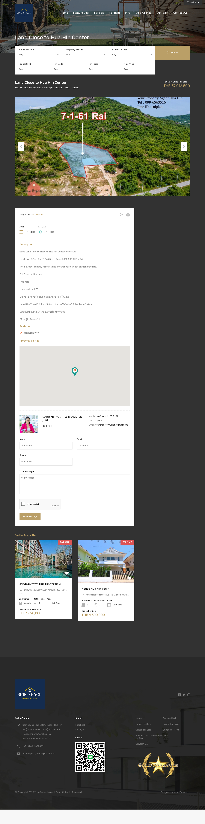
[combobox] (38, 55)
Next (184, 146)
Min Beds (58, 64)
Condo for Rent (171, 729)
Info (127, 12)
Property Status (74, 49)
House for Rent (171, 724)
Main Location (26, 49)
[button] (75, 371)
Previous (21, 146)
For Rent (114, 12)
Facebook (80, 725)
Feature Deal (81, 12)
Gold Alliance (143, 12)
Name (22, 439)
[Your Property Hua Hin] (24, 20)
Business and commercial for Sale (149, 737)
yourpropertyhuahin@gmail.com (111, 424)
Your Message (27, 471)
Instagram (80, 729)
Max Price (129, 64)
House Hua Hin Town (95, 588)
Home (64, 12)
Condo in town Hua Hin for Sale (40, 584)
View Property (43, 570)
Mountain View (31, 332)
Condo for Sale (143, 729)
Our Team (162, 12)
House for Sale (143, 724)
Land (165, 735)
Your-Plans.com (182, 792)
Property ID (25, 64)
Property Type (119, 49)
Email (79, 439)
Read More (47, 425)
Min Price (93, 64)
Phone (23, 455)
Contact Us (180, 12)
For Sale (99, 12)
